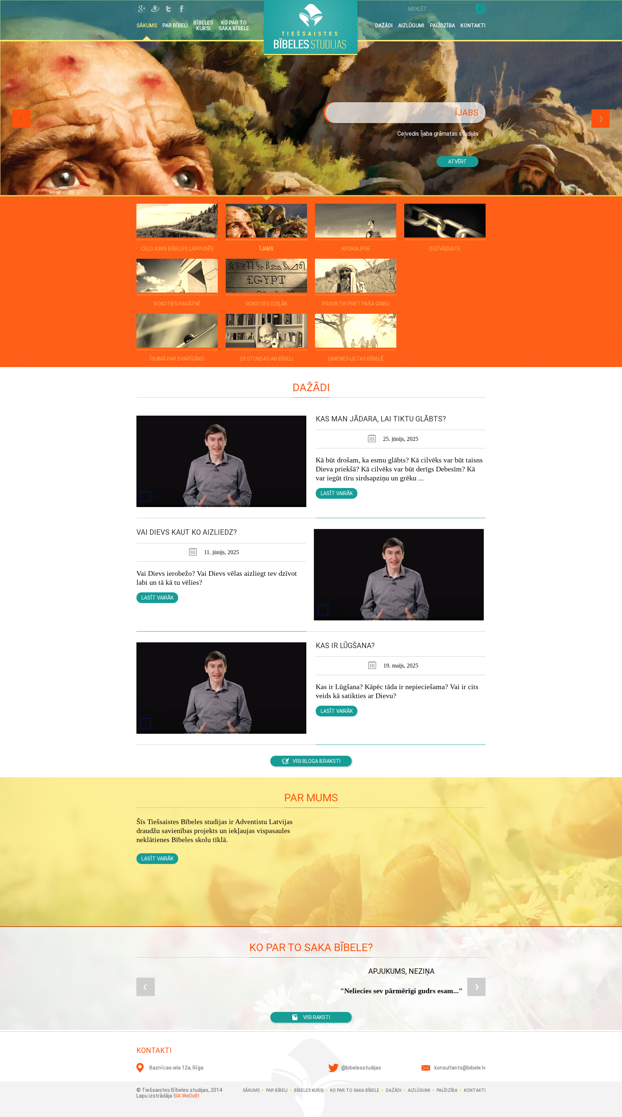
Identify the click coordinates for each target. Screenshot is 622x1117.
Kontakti (473, 25)
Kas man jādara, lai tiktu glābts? (381, 419)
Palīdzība (442, 25)
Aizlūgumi (411, 25)
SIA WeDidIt (186, 1096)
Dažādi (384, 25)
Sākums (146, 25)
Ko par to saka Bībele (233, 25)
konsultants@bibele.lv (460, 1068)
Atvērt (457, 161)
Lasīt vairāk (337, 493)
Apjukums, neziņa (311, 971)
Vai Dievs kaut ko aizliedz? (186, 532)
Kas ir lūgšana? (345, 645)
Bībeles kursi (203, 25)
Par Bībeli (175, 25)
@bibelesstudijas (361, 1068)
